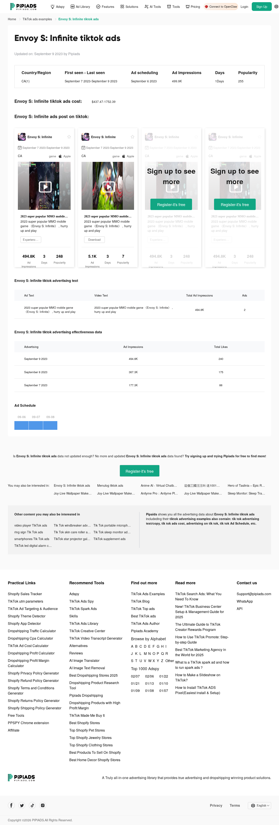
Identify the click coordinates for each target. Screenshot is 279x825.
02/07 (135, 676)
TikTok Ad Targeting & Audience (33, 608)
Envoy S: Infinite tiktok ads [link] (78, 19)
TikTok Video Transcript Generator (95, 638)
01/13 (149, 683)
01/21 (135, 683)
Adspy (74, 593)
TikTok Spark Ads (83, 608)
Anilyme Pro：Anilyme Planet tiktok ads (162, 493)
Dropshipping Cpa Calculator (30, 638)
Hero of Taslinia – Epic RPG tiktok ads (249, 485)
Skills (73, 615)
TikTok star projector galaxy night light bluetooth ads (73, 539)
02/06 (149, 676)
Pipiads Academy (144, 630)
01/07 (163, 690)
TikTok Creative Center (87, 630)
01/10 (163, 683)
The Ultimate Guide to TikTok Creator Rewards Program (197, 627)
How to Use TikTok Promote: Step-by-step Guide (202, 639)
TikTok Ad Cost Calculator (28, 645)
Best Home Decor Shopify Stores (94, 759)
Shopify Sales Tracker (25, 593)
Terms (235, 805)
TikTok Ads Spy (81, 601)
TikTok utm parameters (25, 601)
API (239, 608)
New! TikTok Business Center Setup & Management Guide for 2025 (199, 611)
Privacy (216, 805)
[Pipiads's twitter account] (21, 805)
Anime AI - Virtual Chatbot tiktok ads (162, 485)
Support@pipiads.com (254, 593)
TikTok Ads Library (83, 623)
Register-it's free (171, 204)
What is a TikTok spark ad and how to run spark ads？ (202, 665)
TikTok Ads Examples (148, 593)
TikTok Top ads (143, 608)
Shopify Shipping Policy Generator (34, 707)
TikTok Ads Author (145, 623)
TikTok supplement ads (110, 539)
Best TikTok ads (143, 615)
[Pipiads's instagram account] (42, 805)
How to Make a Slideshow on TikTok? (197, 677)
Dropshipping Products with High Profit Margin (94, 705)
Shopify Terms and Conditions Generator (31, 690)
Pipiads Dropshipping (86, 695)
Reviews (76, 653)
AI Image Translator (84, 660)
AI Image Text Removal (87, 667)
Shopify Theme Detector (26, 615)
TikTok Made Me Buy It (87, 715)
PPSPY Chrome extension (28, 722)
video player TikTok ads (30, 525)
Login (244, 6)
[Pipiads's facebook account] (11, 805)
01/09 (135, 690)
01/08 (149, 690)
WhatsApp (245, 601)
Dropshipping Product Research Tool (94, 685)
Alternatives (78, 645)
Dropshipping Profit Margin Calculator (28, 663)
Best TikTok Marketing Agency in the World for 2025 (200, 652)
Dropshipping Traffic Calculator (32, 630)
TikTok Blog (140, 601)
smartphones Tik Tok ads (31, 539)
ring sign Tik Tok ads (28, 532)
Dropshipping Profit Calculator (31, 653)
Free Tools (16, 715)
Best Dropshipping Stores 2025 (93, 675)
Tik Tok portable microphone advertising (113, 525)
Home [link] (12, 19)
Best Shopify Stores (84, 722)
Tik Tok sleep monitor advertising (113, 532)
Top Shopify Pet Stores (87, 730)
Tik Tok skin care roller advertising (73, 532)
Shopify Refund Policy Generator (33, 680)
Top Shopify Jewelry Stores (90, 737)
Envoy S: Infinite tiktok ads (72, 485)
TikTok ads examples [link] (38, 19)
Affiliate (13, 730)
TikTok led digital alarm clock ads (34, 545)
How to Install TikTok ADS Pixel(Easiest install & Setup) (197, 690)
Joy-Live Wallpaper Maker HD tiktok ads (75, 493)
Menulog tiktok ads (110, 485)
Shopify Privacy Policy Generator (33, 673)
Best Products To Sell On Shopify (95, 752)
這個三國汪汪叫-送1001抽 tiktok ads (206, 485)
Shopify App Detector (24, 623)
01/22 (163, 676)
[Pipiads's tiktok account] (32, 805)
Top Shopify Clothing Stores (91, 744)
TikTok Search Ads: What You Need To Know (198, 596)
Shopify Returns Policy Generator (34, 700)
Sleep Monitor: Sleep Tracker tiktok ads (249, 493)
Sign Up (261, 6)
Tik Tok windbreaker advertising (73, 525)
